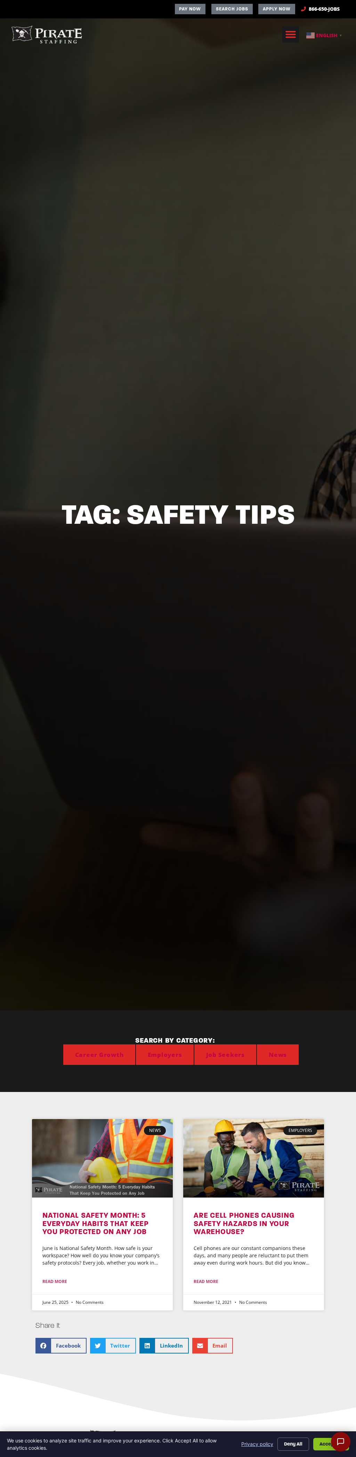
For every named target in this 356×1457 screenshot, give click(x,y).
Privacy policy (257, 1444)
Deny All (293, 1444)
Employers (165, 1055)
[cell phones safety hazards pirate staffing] (253, 1158)
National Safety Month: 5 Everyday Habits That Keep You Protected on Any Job (95, 1223)
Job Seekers (225, 1055)
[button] (290, 34)
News (278, 1055)
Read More (54, 1281)
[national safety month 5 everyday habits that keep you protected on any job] (102, 1158)
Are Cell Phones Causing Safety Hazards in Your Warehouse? (244, 1223)
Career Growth (99, 1055)
